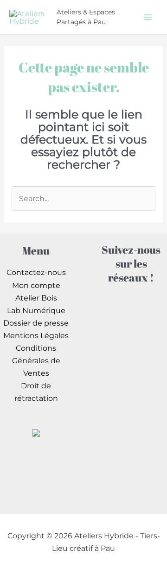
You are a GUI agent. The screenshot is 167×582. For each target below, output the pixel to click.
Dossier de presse (36, 322)
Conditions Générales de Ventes (36, 360)
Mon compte (36, 285)
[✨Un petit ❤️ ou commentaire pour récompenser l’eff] (131, 368)
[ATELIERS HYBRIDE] (36, 432)
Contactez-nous (36, 272)
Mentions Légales (36, 335)
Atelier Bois (36, 297)
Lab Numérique (36, 310)
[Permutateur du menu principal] (148, 17)
